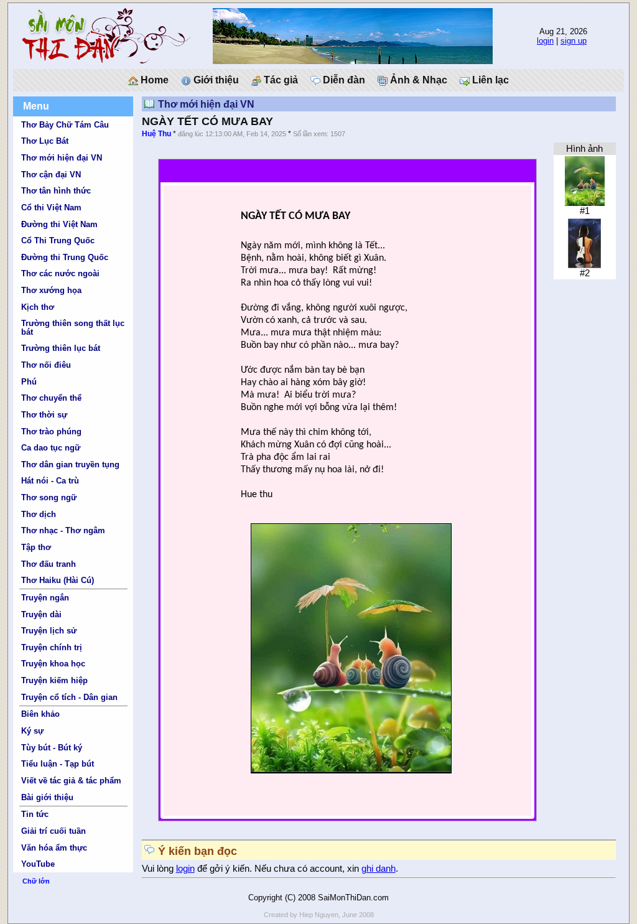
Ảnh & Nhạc (417, 80)
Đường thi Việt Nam (59, 224)
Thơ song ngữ (49, 497)
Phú (29, 381)
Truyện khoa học (53, 663)
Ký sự (32, 730)
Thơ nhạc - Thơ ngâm (63, 530)
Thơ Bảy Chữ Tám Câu (65, 124)
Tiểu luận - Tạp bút (57, 763)
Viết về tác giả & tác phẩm (71, 780)
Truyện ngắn (45, 597)
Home (153, 80)
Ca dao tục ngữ (50, 447)
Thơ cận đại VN (51, 174)
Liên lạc (489, 80)
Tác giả (279, 80)
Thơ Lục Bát (44, 141)
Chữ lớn (36, 881)
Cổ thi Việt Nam (51, 207)
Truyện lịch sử (49, 630)
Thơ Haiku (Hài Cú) (57, 580)
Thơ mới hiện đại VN (61, 157)
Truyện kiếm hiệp (54, 680)
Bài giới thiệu (47, 797)
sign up (573, 40)
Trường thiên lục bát (60, 348)
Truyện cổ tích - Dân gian (69, 697)
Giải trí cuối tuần (53, 831)
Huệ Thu (156, 133)
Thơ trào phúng (51, 431)
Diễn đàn (342, 80)
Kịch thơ (37, 307)
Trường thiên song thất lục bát (72, 327)
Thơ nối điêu (46, 365)
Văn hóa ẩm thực (54, 847)
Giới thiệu (215, 80)
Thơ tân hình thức (56, 190)
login (545, 40)
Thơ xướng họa (51, 290)
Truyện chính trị (51, 647)
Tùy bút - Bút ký (51, 747)
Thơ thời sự (44, 414)
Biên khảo (40, 714)
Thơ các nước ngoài (60, 273)
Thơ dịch (38, 514)
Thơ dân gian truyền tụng (70, 464)
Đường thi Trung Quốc (64, 257)
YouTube (38, 864)
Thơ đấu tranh (48, 564)
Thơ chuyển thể (51, 398)
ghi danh (378, 869)
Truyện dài (41, 614)
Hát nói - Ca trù (50, 480)
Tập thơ (36, 547)
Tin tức (35, 814)
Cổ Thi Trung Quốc (58, 240)
